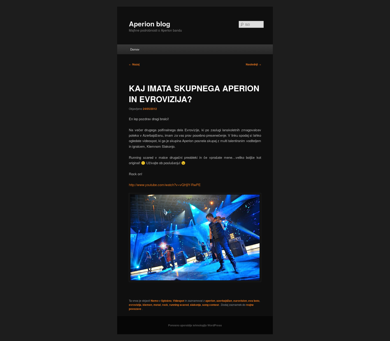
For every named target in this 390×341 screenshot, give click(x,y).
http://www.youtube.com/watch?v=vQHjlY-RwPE (165, 184)
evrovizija (135, 305)
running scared (179, 305)
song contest (210, 305)
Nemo (154, 301)
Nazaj (134, 64)
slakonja (195, 305)
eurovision (240, 301)
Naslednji (253, 64)
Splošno (166, 301)
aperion (210, 301)
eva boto (253, 301)
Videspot (178, 301)
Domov (134, 49)
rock (165, 305)
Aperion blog (149, 23)
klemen (147, 305)
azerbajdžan (224, 301)
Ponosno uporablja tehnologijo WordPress (195, 325)
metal (157, 305)
